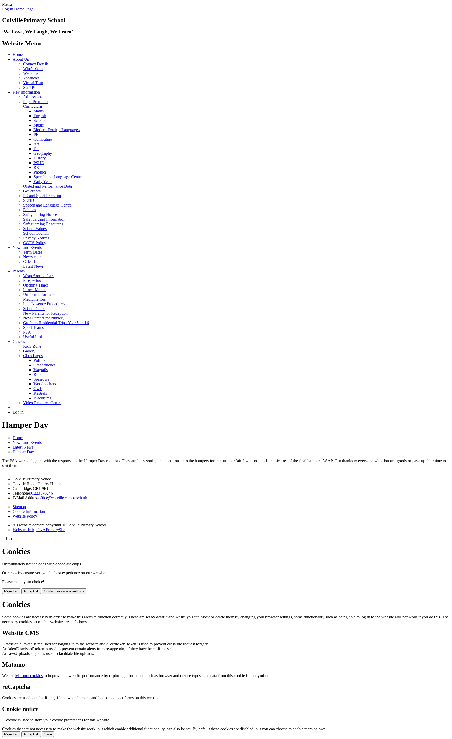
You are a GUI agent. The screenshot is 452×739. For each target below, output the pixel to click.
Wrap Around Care (38, 275)
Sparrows (41, 379)
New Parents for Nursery (43, 318)
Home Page (23, 9)
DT (36, 148)
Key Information (26, 92)
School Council (36, 233)
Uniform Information (40, 294)
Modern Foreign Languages (56, 130)
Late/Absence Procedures (44, 304)
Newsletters (32, 257)
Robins (39, 374)
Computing (42, 139)
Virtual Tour (33, 83)
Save (48, 734)
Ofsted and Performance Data (47, 186)
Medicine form (35, 299)
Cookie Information (29, 511)
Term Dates (32, 252)
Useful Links (33, 337)
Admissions (32, 97)
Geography (42, 153)
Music (38, 125)
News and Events (27, 247)
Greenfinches (44, 365)
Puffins (39, 360)
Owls (37, 388)
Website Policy (25, 516)
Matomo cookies (29, 675)
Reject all (11, 591)
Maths (38, 111)
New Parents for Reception (45, 313)
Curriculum (32, 106)
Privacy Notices (36, 238)
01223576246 (41, 493)
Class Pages (33, 355)
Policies (29, 210)
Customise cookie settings (64, 591)
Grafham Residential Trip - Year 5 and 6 (56, 322)
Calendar (30, 261)
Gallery (29, 351)
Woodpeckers (44, 384)
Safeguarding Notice (40, 214)
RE (36, 167)
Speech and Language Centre (57, 177)
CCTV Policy (34, 242)
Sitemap (19, 507)
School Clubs (34, 308)
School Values (35, 228)
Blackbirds (42, 398)
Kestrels (40, 393)
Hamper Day (23, 452)
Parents (19, 271)
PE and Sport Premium (42, 195)
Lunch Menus (34, 290)
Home (18, 54)
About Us (21, 59)
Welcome (30, 73)
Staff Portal (32, 87)
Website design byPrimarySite (39, 530)
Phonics (40, 172)
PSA (27, 332)
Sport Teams (33, 327)
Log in (7, 9)
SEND (28, 200)
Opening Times (35, 285)
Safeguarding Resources (43, 224)
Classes (19, 341)
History (39, 158)
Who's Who (33, 68)
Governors (32, 191)
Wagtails (40, 370)
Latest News (33, 266)
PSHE (38, 163)
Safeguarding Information (44, 219)
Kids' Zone (32, 346)
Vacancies (31, 78)
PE (35, 134)
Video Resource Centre (42, 402)
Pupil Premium (35, 101)
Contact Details (35, 64)
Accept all (31, 591)
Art (36, 144)
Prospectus (32, 280)
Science (39, 120)
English (39, 115)
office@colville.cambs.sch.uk (62, 498)
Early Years (42, 181)
